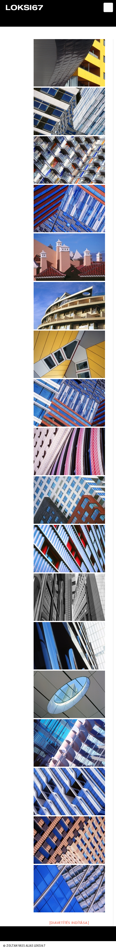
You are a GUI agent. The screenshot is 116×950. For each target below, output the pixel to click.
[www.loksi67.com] (24, 7)
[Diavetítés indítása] (69, 923)
